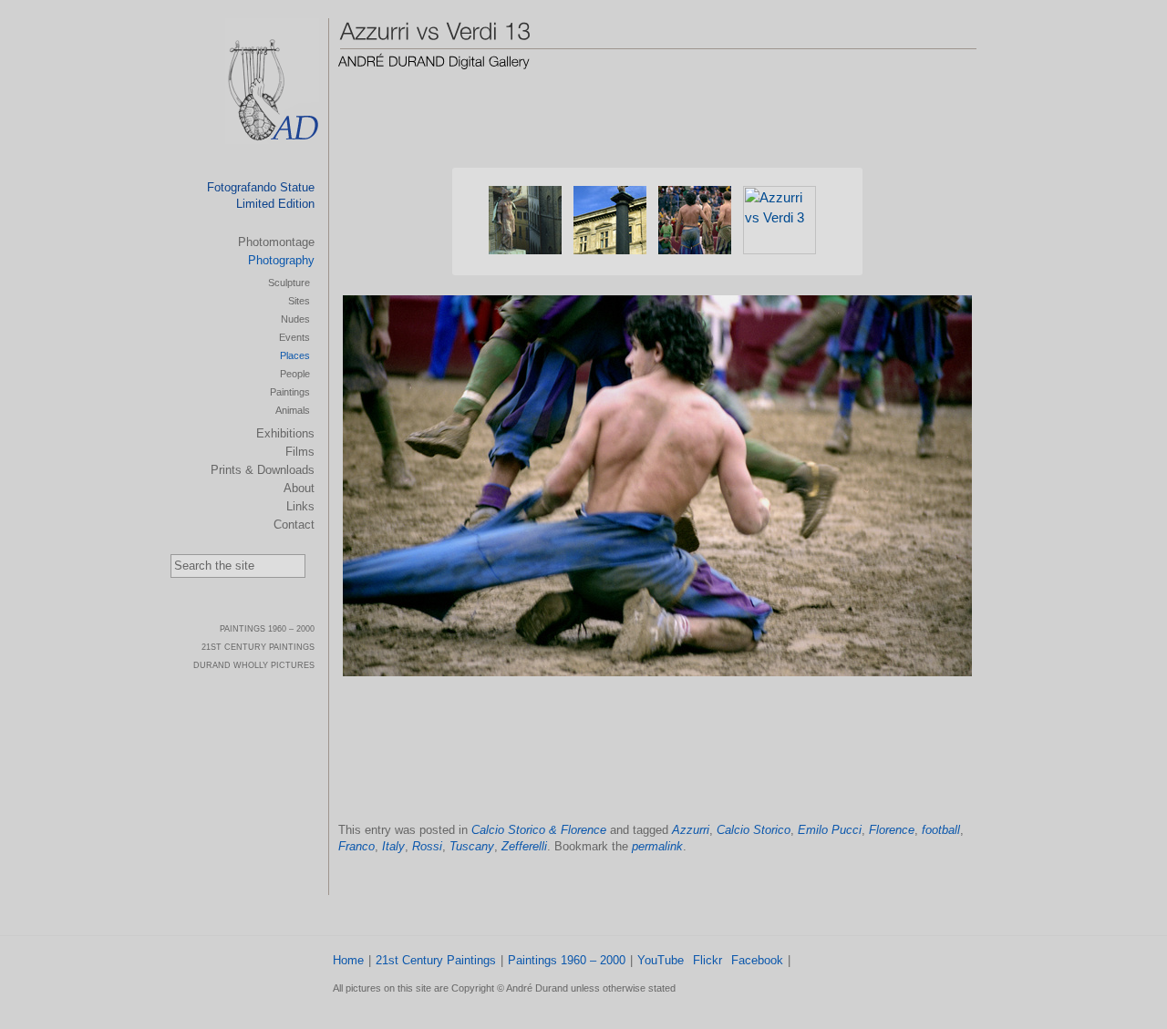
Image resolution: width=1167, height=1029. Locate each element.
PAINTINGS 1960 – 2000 (267, 628)
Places (295, 355)
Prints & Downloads (263, 470)
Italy (393, 846)
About (299, 488)
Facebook (757, 960)
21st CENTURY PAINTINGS (258, 647)
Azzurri (690, 830)
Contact (294, 524)
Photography (281, 260)
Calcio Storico (753, 830)
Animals (292, 410)
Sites (299, 300)
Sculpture (289, 282)
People (295, 373)
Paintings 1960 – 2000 (566, 960)
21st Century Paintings (436, 960)
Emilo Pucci (830, 830)
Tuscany (471, 846)
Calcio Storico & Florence (538, 830)
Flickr (707, 960)
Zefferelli (524, 846)
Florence (891, 830)
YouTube (660, 960)
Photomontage (276, 242)
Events (294, 337)
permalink (657, 846)
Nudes (295, 319)
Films (300, 451)
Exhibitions (285, 433)
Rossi (427, 846)
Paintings (290, 391)
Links (300, 506)
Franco (356, 846)
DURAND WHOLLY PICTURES (254, 665)
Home (348, 960)
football (941, 830)
